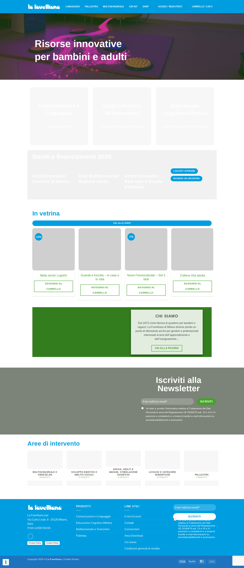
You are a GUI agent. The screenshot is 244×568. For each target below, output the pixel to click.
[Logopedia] (44, 7)
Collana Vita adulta (192, 275)
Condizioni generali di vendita (142, 548)
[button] (170, 7)
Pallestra (81, 535)
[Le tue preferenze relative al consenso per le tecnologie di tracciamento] (6, 562)
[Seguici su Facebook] (30, 536)
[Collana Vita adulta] (192, 249)
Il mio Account (132, 516)
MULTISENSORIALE (113, 6)
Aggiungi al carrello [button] (53, 286)
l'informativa (171, 408)
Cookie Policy (52, 543)
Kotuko (75, 559)
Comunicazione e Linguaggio (93, 516)
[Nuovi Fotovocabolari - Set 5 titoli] (146, 249)
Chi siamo (130, 542)
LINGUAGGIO (73, 6)
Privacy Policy (35, 543)
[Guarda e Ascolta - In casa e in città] (100, 249)
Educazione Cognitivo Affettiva (94, 523)
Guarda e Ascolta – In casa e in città (100, 277)
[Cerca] (188, 6)
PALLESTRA (91, 6)
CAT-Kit (133, 6)
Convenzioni (131, 529)
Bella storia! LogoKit (53, 275)
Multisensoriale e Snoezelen (93, 529)
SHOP (146, 6)
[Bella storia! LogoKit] (53, 249)
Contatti (129, 523)
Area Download (133, 535)
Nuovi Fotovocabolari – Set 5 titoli (146, 277)
